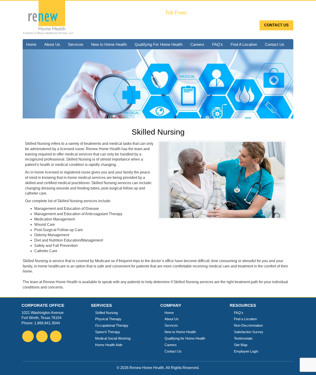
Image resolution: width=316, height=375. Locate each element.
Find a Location (245, 319)
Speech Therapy (107, 332)
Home (31, 44)
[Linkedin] (55, 337)
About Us (52, 44)
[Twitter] (41, 337)
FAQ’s (217, 44)
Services (75, 44)
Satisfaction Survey (248, 332)
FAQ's (238, 313)
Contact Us (276, 25)
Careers (197, 44)
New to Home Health (109, 44)
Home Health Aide (108, 345)
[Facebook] (28, 337)
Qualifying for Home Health (184, 338)
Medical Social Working (112, 338)
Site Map (240, 345)
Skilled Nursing (106, 313)
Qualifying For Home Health (159, 44)
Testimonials (243, 338)
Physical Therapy (108, 319)
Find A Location (244, 44)
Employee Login (246, 351)
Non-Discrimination (248, 325)
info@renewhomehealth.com (221, 21)
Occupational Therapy (111, 325)
